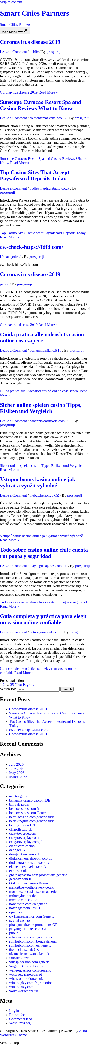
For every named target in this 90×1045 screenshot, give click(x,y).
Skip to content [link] (11, 2)
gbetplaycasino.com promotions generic (38, 875)
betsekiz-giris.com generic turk (31, 821)
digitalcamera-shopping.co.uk (30, 858)
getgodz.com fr (20, 879)
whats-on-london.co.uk (26, 979)
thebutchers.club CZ (44, 495)
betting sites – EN (22, 825)
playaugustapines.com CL (48, 566)
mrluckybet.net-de (22, 896)
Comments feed (20, 1019)
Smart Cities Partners (34, 13)
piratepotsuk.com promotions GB (33, 925)
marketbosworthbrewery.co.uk (31, 887)
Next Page (25, 685)
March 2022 (18, 777)
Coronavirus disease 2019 (30, 42)
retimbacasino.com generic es (30, 937)
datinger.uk (17, 850)
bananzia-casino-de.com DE (50, 421)
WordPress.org (20, 1023)
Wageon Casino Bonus (26, 966)
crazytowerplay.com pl (25, 842)
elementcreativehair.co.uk (48, 118)
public (34, 52)
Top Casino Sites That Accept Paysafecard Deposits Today (34, 175)
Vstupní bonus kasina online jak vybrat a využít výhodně (37, 482)
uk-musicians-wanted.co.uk (29, 954)
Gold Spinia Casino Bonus (28, 883)
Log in (14, 1011)
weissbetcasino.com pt (25, 974)
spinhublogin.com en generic (30, 945)
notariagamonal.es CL (45, 632)
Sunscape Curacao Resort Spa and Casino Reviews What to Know (40, 105)
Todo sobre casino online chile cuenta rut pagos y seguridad (44, 553)
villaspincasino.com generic (29, 962)
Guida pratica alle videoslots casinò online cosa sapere (42, 337)
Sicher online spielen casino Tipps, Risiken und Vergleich (40, 408)
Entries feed (18, 1015)
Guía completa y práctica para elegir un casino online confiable (43, 619)
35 (12, 685)
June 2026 (16, 768)
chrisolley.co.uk (20, 829)
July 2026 (16, 764)
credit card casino (22, 846)
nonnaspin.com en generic (28, 904)
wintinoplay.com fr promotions (31, 983)
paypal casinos (19, 920)
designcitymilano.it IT (45, 350)
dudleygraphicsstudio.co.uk (49, 188)
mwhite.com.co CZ (23, 900)
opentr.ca (15, 912)
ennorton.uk (18, 871)
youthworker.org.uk (23, 991)
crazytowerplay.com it (25, 838)
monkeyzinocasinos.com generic (33, 891)
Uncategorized (10, 257)
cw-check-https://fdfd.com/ (31, 247)
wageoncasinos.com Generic (30, 970)
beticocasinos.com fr (24, 809)
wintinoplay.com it (22, 987)
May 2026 (16, 773)
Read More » (29, 92)
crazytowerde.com (22, 833)
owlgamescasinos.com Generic (31, 916)
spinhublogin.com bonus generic (33, 941)
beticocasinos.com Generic (28, 813)
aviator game (18, 796)
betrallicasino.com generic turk (31, 817)
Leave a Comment (13, 52)
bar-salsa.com (19, 804)
